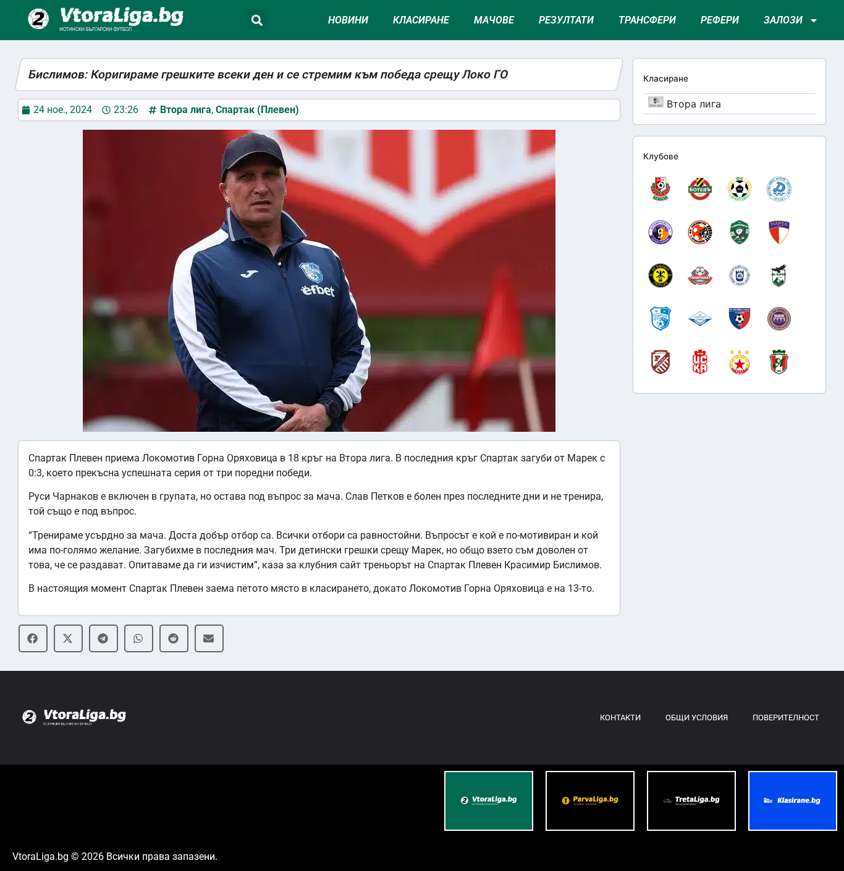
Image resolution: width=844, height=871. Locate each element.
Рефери (720, 20)
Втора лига (185, 110)
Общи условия (696, 717)
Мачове (494, 20)
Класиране (421, 20)
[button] (257, 20)
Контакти (620, 717)
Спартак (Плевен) (257, 110)
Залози (783, 20)
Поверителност (786, 717)
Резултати (566, 20)
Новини (348, 20)
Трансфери (647, 20)
